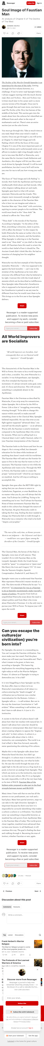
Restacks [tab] (16, 907)
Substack (10, 1041)
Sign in (39, 3)
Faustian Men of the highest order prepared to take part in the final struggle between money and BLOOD (21, 785)
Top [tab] (4, 935)
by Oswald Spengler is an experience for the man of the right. (22, 84)
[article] (22, 948)
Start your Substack (16, 1036)
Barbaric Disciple (13, 26)
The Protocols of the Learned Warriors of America (15, 961)
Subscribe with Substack (23, 1012)
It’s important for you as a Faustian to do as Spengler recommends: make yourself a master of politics (22, 590)
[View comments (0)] (13, 33)
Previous (9, 891)
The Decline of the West (11, 82)
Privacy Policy (25, 1021)
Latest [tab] (10, 935)
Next (36, 891)
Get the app (33, 1036)
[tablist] (11, 907)
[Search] (40, 935)
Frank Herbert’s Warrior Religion (13, 942)
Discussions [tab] (19, 935)
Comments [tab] (7, 907)
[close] (37, 969)
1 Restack (28, 876)
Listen (39, 27)
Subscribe (31, 3)
